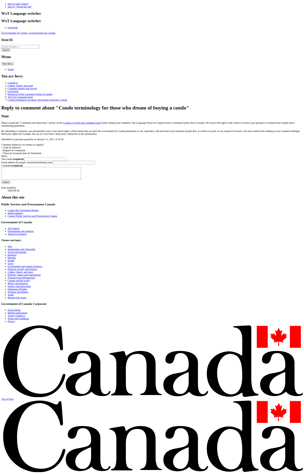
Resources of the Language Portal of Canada (30, 94)
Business (12, 255)
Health (11, 260)
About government (17, 234)
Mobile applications (17, 313)
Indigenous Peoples (17, 289)
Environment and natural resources (25, 266)
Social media (14, 310)
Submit (6, 182)
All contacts (13, 228)
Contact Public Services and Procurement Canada (32, 216)
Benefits (12, 257)
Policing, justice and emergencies (24, 275)
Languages (13, 91)
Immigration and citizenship (21, 249)
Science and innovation (19, 286)
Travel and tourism (17, 252)
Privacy (11, 321)
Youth (11, 294)
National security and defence (22, 269)
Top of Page (7, 399)
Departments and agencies (21, 231)
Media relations (15, 213)
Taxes (10, 263)
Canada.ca (13, 82)
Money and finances (18, 283)
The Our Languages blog (20, 97)
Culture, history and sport (20, 85)
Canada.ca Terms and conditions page (82, 123)
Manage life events (17, 297)
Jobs (10, 246)
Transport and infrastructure (21, 277)
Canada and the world (19, 280)
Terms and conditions (18, 318)
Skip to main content (18, 4)
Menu (8, 64)
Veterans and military (18, 292)
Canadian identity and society (22, 88)
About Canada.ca (16, 315)
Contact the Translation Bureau (23, 210)
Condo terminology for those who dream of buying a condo (37, 100)
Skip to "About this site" (20, 6)
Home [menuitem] (11, 69)
